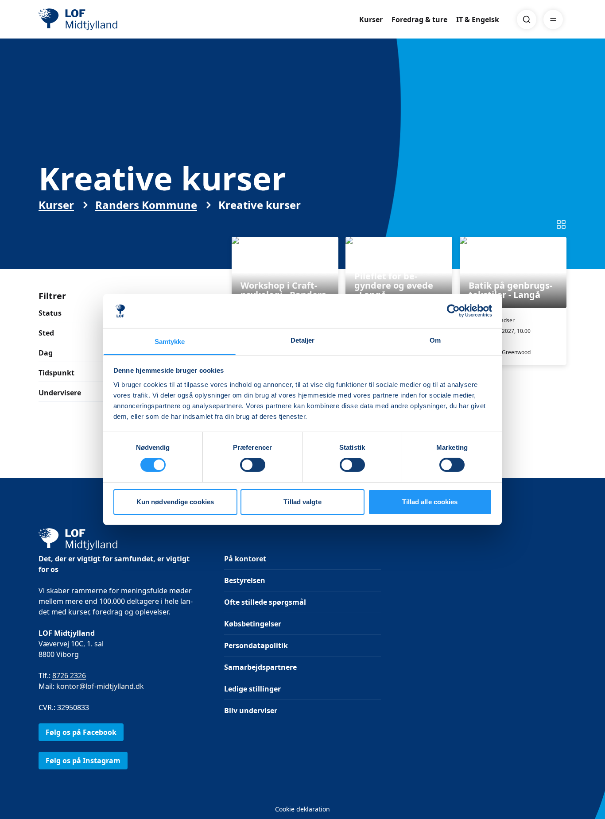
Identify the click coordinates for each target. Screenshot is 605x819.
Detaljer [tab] (303, 340)
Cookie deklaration (302, 809)
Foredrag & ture (419, 19)
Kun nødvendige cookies (175, 502)
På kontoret (245, 559)
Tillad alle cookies (430, 502)
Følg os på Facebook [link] (81, 732)
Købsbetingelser (252, 624)
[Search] (526, 19)
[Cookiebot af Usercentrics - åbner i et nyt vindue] (453, 310)
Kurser (371, 19)
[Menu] (553, 19)
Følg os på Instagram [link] (83, 760)
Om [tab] (435, 340)
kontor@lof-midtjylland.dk (100, 686)
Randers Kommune (146, 205)
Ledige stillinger (252, 689)
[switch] (252, 465)
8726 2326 (69, 675)
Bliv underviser (250, 710)
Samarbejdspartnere (260, 667)
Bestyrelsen (244, 580)
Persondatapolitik (256, 645)
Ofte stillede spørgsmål (265, 602)
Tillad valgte (302, 502)
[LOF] (103, 19)
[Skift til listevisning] (561, 224)
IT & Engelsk (477, 19)
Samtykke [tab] (170, 341)
